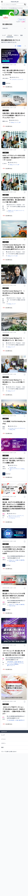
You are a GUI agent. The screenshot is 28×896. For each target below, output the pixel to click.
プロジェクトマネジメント (19, 428)
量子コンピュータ (11, 665)
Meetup (12, 122)
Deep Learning (12, 561)
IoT (13, 560)
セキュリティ (11, 211)
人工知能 (16, 560)
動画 (2, 747)
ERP (12, 467)
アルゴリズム (20, 663)
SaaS (12, 428)
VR (19, 560)
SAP (20, 122)
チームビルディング (19, 515)
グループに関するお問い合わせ (8, 751)
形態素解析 (16, 664)
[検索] (25, 4)
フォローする (22, 19)
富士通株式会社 (13, 8)
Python (15, 663)
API (22, 661)
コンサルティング (15, 79)
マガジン (3, 743)
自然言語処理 (10, 661)
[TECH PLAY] (15, 1)
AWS (17, 255)
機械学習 (22, 560)
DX (10, 428)
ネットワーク (21, 210)
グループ (7, 8)
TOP (2, 8)
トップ (3, 735)
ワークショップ (10, 663)
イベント (3, 739)
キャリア (21, 79)
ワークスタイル (12, 518)
